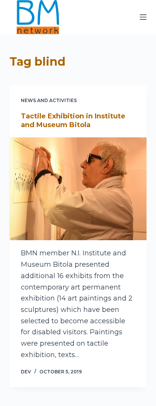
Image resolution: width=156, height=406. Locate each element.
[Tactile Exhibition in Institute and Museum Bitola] (78, 189)
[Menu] (143, 17)
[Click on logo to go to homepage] (37, 17)
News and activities (49, 100)
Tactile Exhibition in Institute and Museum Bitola (73, 120)
